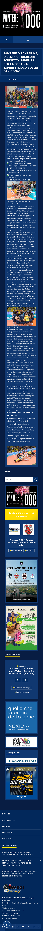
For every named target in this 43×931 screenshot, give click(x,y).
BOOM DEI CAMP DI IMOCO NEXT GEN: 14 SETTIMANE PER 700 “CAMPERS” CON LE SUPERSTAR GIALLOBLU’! (16, 863)
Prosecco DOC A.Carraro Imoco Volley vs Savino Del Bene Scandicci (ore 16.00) (21, 671)
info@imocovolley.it (9, 918)
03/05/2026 (22, 666)
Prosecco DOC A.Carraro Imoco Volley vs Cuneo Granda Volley (21, 542)
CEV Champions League (22, 688)
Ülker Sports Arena (22, 692)
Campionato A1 (16, 550)
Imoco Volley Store (8, 820)
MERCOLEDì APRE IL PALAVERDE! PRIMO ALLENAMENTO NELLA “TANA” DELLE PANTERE (18, 853)
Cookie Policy (7, 838)
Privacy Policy (7, 832)
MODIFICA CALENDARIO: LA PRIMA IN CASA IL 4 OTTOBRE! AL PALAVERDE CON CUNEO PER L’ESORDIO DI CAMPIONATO (19, 873)
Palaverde (29, 550)
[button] (6, 924)
